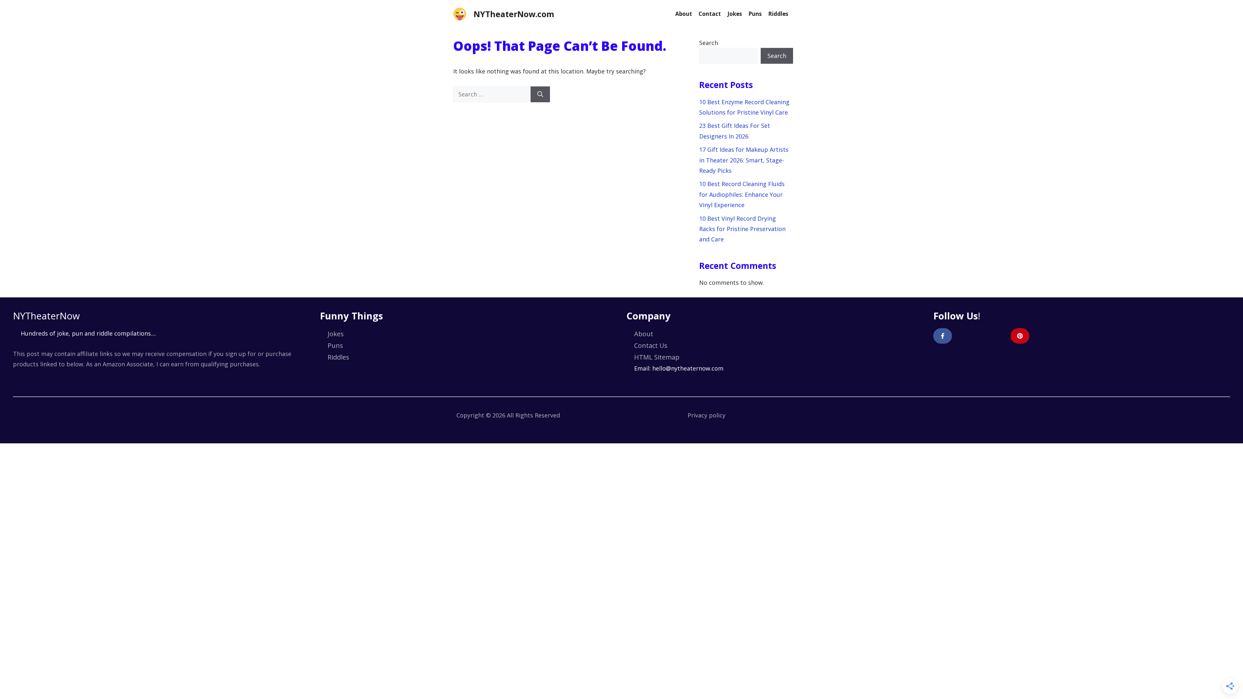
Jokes (734, 13)
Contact (710, 13)
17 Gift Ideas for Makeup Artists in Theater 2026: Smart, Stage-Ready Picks (744, 160)
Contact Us (650, 345)
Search (708, 43)
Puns (755, 13)
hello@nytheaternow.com (687, 368)
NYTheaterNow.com (514, 13)
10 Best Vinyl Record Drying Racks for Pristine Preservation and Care (742, 229)
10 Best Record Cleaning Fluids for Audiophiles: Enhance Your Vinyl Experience (742, 194)
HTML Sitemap (656, 357)
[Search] (540, 94)
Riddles (778, 13)
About (683, 13)
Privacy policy (706, 415)
